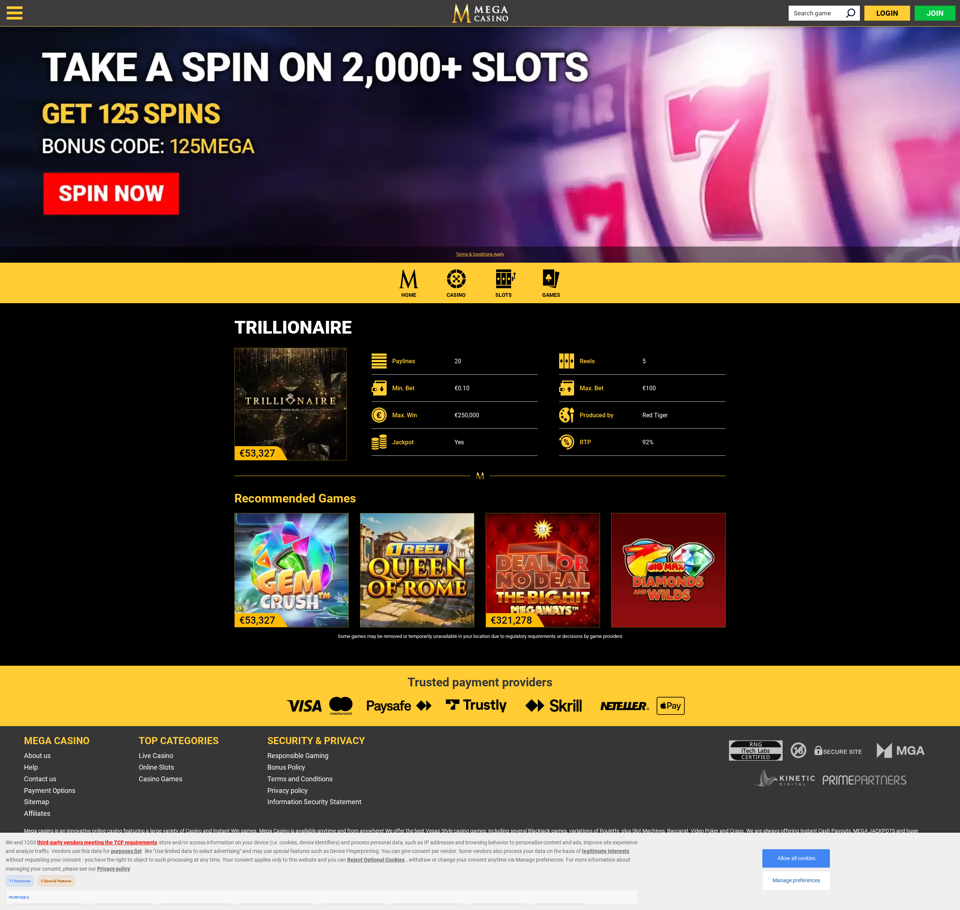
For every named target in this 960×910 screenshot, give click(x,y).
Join (935, 13)
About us (37, 756)
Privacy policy (287, 790)
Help (31, 767)
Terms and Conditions (300, 779)
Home (408, 295)
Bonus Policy (286, 767)
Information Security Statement (314, 802)
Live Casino (156, 756)
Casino (456, 295)
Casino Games (160, 779)
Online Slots (156, 767)
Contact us (40, 779)
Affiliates (37, 813)
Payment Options (49, 790)
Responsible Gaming (297, 756)
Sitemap (36, 802)
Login (887, 13)
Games (551, 295)
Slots (503, 295)
